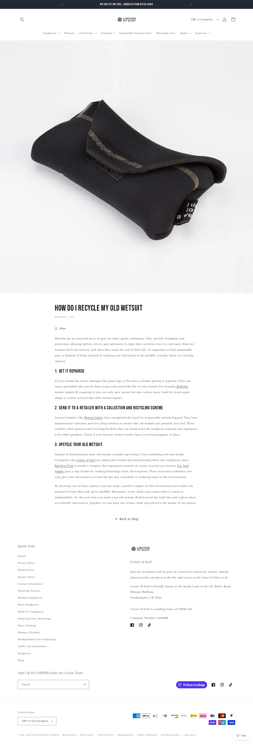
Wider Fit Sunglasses (31, 611)
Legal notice (190, 735)
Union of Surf (85, 460)
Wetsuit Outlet (93, 417)
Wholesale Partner (29, 590)
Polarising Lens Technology (34, 618)
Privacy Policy (26, 562)
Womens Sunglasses (30, 597)
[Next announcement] (191, 4)
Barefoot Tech (64, 466)
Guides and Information (32, 646)
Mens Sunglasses (28, 604)
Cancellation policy (170, 735)
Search (22, 556)
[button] (22, 19)
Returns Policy (26, 576)
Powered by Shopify (49, 735)
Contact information (147, 735)
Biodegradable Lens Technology (37, 639)
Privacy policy (87, 735)
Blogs (21, 660)
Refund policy (70, 735)
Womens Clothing (29, 632)
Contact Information (30, 583)
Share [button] (62, 328)
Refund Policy (26, 569)
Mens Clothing (27, 625)
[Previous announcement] (62, 4)
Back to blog (129, 519)
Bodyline (182, 386)
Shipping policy (125, 735)
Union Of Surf (33, 735)
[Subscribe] (84, 684)
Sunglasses (24, 653)
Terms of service (106, 735)
